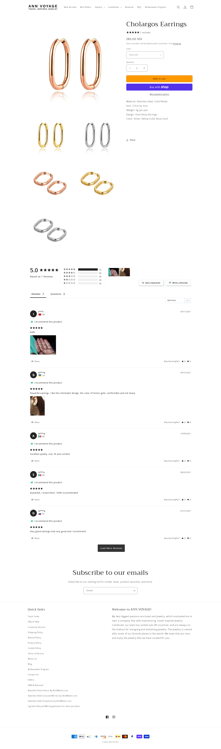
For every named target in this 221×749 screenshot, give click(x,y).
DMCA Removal (35, 685)
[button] (99, 7)
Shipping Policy (35, 632)
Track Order (34, 616)
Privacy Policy (34, 643)
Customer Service (36, 627)
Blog (30, 664)
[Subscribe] (134, 590)
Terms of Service (36, 653)
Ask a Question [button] (152, 282)
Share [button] (132, 140)
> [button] (111, 548)
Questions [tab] (56, 294)
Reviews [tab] (36, 294)
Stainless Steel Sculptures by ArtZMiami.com (50, 701)
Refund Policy (34, 638)
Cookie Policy (34, 648)
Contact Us (33, 674)
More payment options (159, 94)
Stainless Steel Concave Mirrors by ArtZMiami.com (52, 696)
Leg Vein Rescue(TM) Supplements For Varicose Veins (54, 706)
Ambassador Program (38, 669)
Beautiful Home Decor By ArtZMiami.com (48, 690)
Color (128, 49)
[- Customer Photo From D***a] (124, 272)
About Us (32, 659)
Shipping (177, 43)
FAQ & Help (33, 622)
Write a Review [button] (180, 282)
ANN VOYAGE (114, 742)
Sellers (31, 680)
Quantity (130, 62)
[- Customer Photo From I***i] (113, 272)
